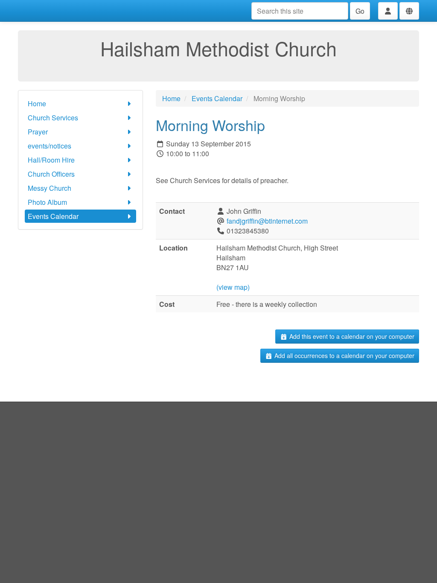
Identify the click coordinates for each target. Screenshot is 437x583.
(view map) (233, 287)
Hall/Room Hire (51, 160)
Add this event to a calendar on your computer (351, 336)
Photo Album (47, 202)
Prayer (38, 132)
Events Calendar (53, 216)
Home (37, 103)
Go (359, 11)
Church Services (53, 117)
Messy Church (49, 188)
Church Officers (51, 174)
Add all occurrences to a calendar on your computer (343, 355)
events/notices (49, 146)
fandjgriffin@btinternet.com (267, 221)
